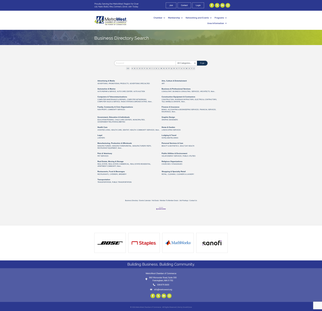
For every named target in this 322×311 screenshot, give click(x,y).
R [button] (174, 68)
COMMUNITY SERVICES (116, 109)
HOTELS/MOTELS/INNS (170, 138)
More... (213, 91)
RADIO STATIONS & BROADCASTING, (134, 102)
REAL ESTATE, (102, 164)
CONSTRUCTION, (168, 99)
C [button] (137, 68)
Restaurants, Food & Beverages (111, 171)
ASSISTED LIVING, (104, 130)
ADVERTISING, (102, 83)
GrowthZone (187, 307)
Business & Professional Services (176, 89)
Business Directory (131, 200)
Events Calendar (145, 200)
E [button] (142, 68)
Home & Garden (168, 127)
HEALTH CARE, (116, 130)
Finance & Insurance (170, 107)
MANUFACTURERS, (104, 146)
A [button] (132, 68)
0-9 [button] (128, 68)
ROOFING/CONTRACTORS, (184, 99)
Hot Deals (155, 200)
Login (198, 5)
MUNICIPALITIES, (139, 120)
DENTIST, (126, 130)
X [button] (189, 68)
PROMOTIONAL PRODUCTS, (119, 83)
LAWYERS (101, 138)
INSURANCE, (166, 112)
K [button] (156, 68)
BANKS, (164, 109)
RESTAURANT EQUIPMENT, (107, 148)
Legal (99, 135)
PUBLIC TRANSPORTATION (122, 182)
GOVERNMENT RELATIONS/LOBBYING (111, 122)
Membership (174, 18)
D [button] (139, 68)
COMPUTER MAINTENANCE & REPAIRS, (111, 99)
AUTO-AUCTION (139, 91)
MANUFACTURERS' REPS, (141, 146)
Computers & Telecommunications (112, 97)
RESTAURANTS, (103, 174)
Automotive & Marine (106, 89)
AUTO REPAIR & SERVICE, (106, 91)
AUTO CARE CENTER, (125, 91)
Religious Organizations (172, 161)
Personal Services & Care (172, 143)
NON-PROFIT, (102, 109)
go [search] (203, 63)
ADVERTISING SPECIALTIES (140, 83)
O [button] (166, 68)
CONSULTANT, (167, 91)
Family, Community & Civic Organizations (115, 107)
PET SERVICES (102, 156)
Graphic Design (168, 117)
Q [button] (171, 68)
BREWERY (123, 174)
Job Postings (183, 200)
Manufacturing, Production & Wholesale (114, 143)
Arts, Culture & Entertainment (174, 81)
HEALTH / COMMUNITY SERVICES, (142, 130)
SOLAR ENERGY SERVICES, (172, 156)
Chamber (157, 18)
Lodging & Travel (169, 135)
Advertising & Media (106, 81)
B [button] (134, 68)
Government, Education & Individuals (113, 117)
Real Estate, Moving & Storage (110, 161)
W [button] (186, 68)
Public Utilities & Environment (174, 153)
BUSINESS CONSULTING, (182, 91)
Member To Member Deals (169, 200)
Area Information (215, 23)
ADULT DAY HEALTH (187, 146)
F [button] (144, 68)
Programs (219, 18)
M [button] (161, 68)
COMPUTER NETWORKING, (137, 99)
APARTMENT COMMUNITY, (106, 166)
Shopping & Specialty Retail (174, 171)
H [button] (149, 68)
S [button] (176, 68)
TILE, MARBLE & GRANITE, (171, 102)
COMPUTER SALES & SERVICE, (108, 102)
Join (171, 5)
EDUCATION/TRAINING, (105, 120)
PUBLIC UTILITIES (189, 156)
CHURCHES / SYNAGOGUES (172, 164)
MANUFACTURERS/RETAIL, (122, 146)
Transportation (103, 180)
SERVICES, (195, 91)
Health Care (102, 127)
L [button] (158, 68)
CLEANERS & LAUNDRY (185, 174)
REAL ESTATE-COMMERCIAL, (119, 164)
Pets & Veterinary (104, 153)
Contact (184, 5)
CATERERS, (114, 174)
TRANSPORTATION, (104, 182)
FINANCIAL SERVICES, (208, 109)
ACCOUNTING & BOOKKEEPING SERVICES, (183, 109)
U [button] (181, 68)
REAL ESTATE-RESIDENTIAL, (140, 164)
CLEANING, (172, 174)
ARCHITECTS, (205, 91)
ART (163, 83)
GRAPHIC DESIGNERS (170, 120)
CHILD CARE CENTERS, (123, 120)
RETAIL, (164, 174)
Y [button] (191, 68)
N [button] (163, 68)
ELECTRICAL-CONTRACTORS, (206, 99)
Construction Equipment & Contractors (178, 97)
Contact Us (193, 200)
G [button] (147, 68)
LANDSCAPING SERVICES (171, 130)
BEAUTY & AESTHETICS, (170, 146)
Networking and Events (197, 18)
